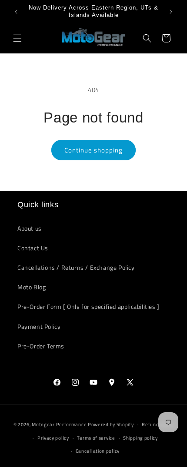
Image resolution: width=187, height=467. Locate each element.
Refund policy (158, 424)
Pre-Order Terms (40, 346)
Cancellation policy (98, 450)
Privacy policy (53, 437)
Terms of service (96, 437)
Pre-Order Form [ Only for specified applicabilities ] (88, 306)
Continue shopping (93, 150)
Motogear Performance (59, 424)
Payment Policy (38, 326)
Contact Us (32, 247)
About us (29, 228)
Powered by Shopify (111, 424)
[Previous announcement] (16, 11)
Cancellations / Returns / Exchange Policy (76, 267)
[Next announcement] (170, 11)
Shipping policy (140, 437)
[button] (17, 38)
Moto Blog (31, 286)
